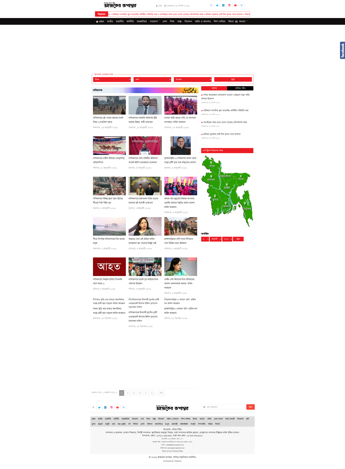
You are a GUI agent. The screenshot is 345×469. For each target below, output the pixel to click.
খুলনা (93, 424)
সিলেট (217, 424)
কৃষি (247, 419)
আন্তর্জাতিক (142, 21)
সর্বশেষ (214, 88)
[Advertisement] (172, 46)
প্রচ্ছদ (101, 21)
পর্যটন (209, 419)
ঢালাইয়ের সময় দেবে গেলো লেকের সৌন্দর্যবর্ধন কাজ (154, 14)
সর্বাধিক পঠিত (240, 88)
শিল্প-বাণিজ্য (219, 21)
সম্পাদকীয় (201, 424)
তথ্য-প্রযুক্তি (122, 424)
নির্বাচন (135, 424)
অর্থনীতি (130, 21)
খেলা (165, 21)
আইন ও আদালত (203, 21)
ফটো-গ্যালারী (230, 419)
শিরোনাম (240, 419)
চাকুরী (107, 424)
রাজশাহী (174, 424)
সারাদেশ (154, 21)
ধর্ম (129, 424)
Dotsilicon (178, 461)
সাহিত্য (210, 424)
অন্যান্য (242, 21)
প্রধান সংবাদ (218, 419)
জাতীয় (110, 21)
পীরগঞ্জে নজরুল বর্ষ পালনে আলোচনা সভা (235, 14)
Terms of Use (167, 451)
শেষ (161, 393)
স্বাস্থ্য (179, 21)
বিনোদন (188, 21)
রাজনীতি (120, 21)
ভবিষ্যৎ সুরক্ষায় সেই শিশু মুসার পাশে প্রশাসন (197, 14)
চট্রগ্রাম (100, 424)
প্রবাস (142, 424)
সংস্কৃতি (193, 424)
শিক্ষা (172, 21)
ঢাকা (113, 424)
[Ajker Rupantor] (120, 4)
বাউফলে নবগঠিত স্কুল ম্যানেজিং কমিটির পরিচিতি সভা (225, 110)
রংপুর (167, 424)
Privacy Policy (178, 451)
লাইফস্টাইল (184, 424)
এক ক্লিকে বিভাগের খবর (213, 150)
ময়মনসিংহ (159, 424)
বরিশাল (149, 424)
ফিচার (231, 21)
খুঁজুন (233, 79)
